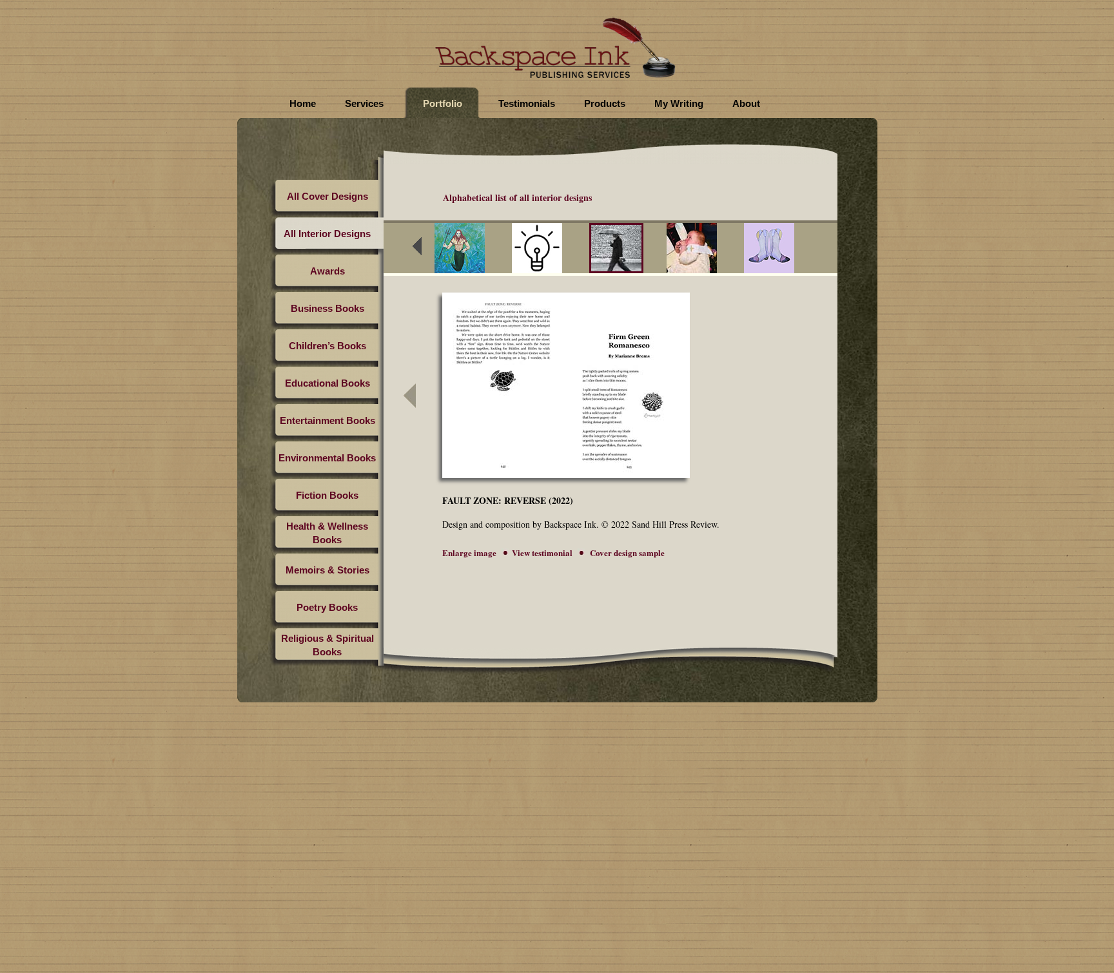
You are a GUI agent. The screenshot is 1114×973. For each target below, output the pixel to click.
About (746, 103)
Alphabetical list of (517, 197)
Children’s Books (327, 345)
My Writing (678, 103)
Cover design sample (626, 552)
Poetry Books (327, 607)
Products (604, 103)
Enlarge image (469, 552)
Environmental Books (327, 457)
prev (425, 250)
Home (302, 103)
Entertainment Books (327, 420)
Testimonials (526, 103)
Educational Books (327, 383)
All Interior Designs (327, 233)
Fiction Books (327, 495)
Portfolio (442, 103)
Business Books (327, 308)
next (824, 250)
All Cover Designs (327, 196)
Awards (327, 270)
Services (364, 103)
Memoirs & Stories (327, 569)
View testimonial (542, 552)
